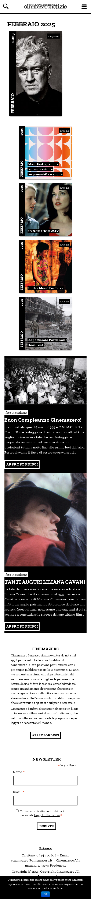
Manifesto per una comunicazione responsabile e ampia (45, 169)
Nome (19, 772)
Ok (45, 894)
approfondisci (22, 464)
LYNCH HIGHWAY (43, 231)
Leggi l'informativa (47, 815)
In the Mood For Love (45, 288)
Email (19, 792)
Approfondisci (45, 735)
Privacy (45, 848)
